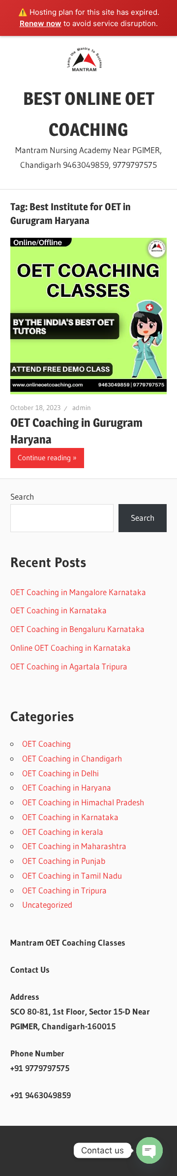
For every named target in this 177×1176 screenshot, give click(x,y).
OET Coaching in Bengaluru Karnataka (77, 629)
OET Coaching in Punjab (63, 861)
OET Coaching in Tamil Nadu (72, 875)
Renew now (40, 23)
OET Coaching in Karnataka (58, 610)
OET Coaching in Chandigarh (72, 758)
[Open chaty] (149, 1150)
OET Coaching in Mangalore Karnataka (78, 592)
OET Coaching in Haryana (66, 787)
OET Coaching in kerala (62, 831)
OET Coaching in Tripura (64, 890)
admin (81, 407)
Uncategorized (47, 904)
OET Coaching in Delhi (60, 773)
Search (22, 496)
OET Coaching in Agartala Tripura (68, 666)
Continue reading (44, 457)
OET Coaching (46, 743)
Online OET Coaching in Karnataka (70, 647)
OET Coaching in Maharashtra (74, 846)
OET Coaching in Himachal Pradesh (83, 802)
